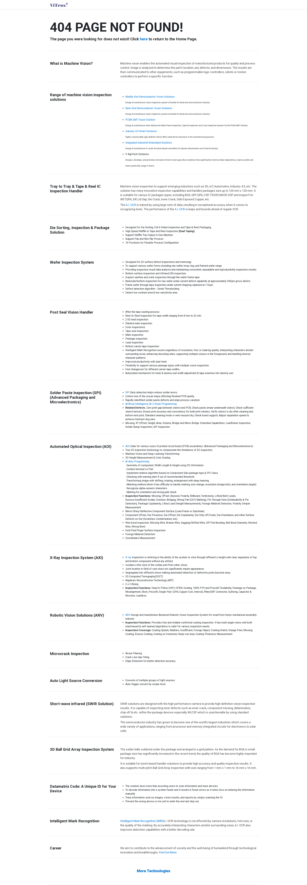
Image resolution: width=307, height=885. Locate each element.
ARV (127, 614)
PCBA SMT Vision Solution (140, 119)
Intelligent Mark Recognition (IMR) (141, 821)
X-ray (128, 557)
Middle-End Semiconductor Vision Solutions (150, 96)
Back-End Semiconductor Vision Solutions (148, 108)
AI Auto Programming (137, 461)
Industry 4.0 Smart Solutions (141, 131)
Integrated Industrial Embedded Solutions (148, 142)
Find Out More (168, 852)
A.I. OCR (131, 205)
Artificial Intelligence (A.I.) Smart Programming (151, 403)
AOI (127, 446)
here (144, 39)
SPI (127, 392)
